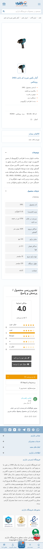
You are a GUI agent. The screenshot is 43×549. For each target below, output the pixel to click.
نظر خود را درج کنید (20, 358)
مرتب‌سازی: (31, 388)
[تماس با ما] (4, 4)
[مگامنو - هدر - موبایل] (39, 4)
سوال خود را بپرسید (20, 364)
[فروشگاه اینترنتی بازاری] (21, 4)
